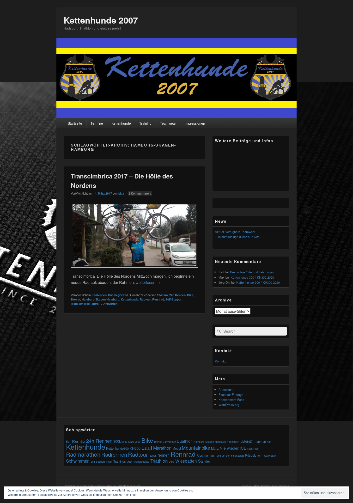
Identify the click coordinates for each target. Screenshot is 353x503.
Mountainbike (196, 447)
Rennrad (158, 299)
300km (118, 441)
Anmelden (225, 389)
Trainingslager (123, 461)
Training (145, 123)
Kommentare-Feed (231, 399)
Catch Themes (279, 486)
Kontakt (220, 361)
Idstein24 (247, 441)
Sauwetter (270, 455)
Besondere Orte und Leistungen (252, 272)
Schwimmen (78, 461)
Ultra (95, 303)
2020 (137, 441)
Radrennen (99, 295)
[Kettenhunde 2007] (176, 116)
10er (74, 441)
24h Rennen (177, 295)
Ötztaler (204, 461)
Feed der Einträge (231, 394)
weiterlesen (148, 282)
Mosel (176, 448)
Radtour (145, 299)
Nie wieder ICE (233, 448)
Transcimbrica (81, 303)
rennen (164, 455)
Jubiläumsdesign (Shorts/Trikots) (238, 236)
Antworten (109, 303)
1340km (162, 295)
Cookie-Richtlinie (124, 494)
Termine (97, 123)
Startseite (75, 123)
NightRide (253, 448)
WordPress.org (229, 404)
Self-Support (174, 299)
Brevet (75, 299)
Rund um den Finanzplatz (229, 455)
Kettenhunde (121, 123)
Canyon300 (169, 441)
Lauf (146, 447)
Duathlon (185, 441)
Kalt (269, 441)
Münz (215, 448)
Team (109, 461)
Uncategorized (118, 295)
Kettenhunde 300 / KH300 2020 (252, 277)
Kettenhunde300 (117, 448)
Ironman (260, 441)
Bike (190, 295)
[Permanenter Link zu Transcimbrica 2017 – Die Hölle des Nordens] (134, 270)
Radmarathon (83, 454)
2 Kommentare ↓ (140, 193)
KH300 (135, 448)
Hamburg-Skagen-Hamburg (100, 299)
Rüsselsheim (254, 455)
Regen (153, 455)
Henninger (233, 441)
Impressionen (194, 123)
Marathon (162, 448)
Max (121, 193)
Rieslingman (205, 455)
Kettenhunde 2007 (101, 20)
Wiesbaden (186, 461)
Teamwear (168, 123)
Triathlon (159, 460)
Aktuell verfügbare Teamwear (235, 231)
